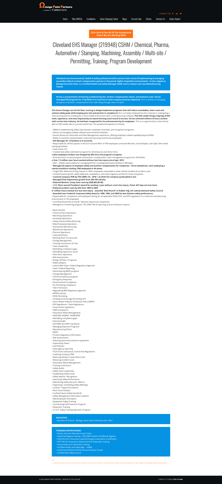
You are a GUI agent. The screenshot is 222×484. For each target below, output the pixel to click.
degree (155, 463)
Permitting (118, 463)
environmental (128, 463)
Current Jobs (136, 19)
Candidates (91, 19)
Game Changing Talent (109, 19)
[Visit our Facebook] (172, 13)
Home (65, 19)
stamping (84, 463)
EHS (53, 460)
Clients (148, 19)
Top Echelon (75, 479)
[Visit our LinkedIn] (176, 13)
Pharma (140, 463)
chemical (77, 463)
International (108, 463)
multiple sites (93, 463)
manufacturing (59, 463)
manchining (162, 463)
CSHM (146, 463)
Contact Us (160, 19)
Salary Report (174, 19)
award (150, 463)
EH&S (136, 463)
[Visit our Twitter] (181, 13)
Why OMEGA (77, 19)
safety (101, 463)
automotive (69, 463)
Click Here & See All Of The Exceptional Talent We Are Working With (111, 34)
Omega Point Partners (55, 6)
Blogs (124, 19)
